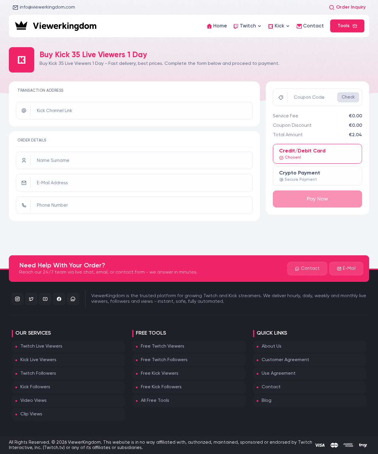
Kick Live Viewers (38, 360)
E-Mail (349, 268)
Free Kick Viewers (159, 373)
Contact (310, 268)
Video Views (33, 400)
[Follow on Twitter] (31, 299)
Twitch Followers (38, 373)
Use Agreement (279, 373)
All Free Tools (155, 400)
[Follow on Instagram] (17, 299)
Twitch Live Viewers (41, 346)
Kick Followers (35, 387)
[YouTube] (45, 299)
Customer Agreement (285, 360)
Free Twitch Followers (164, 360)
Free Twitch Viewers (162, 346)
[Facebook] (59, 299)
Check (348, 97)
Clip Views (31, 414)
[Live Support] (73, 299)
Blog (266, 400)
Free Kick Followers (161, 387)
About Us (271, 346)
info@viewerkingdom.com (47, 7)
